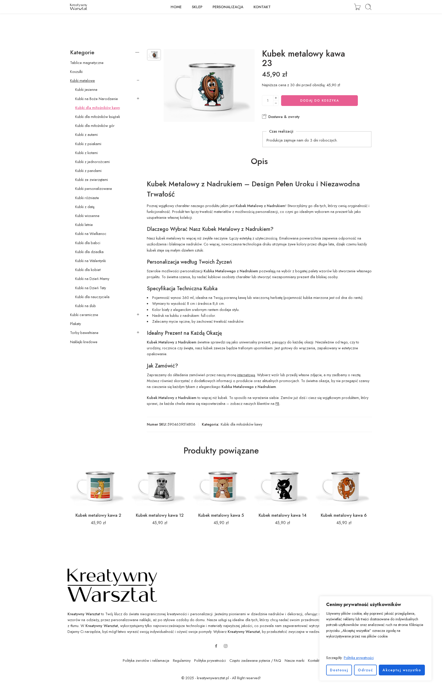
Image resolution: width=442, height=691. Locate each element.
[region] (375, 638)
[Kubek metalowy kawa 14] (282, 485)
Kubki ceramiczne (84, 314)
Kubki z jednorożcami (92, 161)
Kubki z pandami (88, 170)
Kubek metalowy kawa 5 (221, 515)
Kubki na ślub (85, 305)
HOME (176, 6)
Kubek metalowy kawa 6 (344, 515)
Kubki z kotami (86, 152)
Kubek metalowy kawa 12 (160, 515)
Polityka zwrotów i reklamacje (146, 660)
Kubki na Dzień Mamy (92, 278)
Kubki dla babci (87, 242)
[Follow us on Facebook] (216, 646)
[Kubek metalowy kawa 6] (344, 485)
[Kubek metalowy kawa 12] (159, 485)
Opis (259, 161)
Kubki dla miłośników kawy (241, 424)
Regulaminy (182, 660)
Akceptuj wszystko (402, 670)
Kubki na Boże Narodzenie (96, 98)
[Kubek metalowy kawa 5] (221, 485)
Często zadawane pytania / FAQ (255, 660)
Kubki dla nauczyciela (92, 296)
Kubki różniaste (87, 197)
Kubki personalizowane (93, 188)
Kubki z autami (86, 134)
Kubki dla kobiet (88, 269)
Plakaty (75, 323)
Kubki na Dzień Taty (90, 287)
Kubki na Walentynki (90, 260)
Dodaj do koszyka (319, 100)
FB (277, 403)
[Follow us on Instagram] (225, 646)
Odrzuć (365, 670)
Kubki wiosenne (87, 215)
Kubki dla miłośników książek (97, 116)
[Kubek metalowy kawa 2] (98, 485)
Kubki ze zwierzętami (91, 179)
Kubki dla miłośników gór (95, 125)
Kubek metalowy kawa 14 (282, 515)
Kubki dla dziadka (89, 251)
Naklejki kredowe (83, 341)
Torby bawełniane (84, 332)
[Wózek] (357, 6)
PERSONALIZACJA (228, 6)
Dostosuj (339, 670)
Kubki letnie (84, 224)
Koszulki (76, 71)
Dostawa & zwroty (283, 117)
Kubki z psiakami (88, 143)
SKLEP (197, 6)
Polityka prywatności (359, 657)
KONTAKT (262, 6)
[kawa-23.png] (154, 54)
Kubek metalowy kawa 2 (98, 515)
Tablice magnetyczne (87, 62)
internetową (246, 374)
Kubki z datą (84, 206)
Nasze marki (294, 660)
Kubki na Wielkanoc (90, 233)
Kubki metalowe (82, 80)
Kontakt (313, 660)
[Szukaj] (368, 6)
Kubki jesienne (86, 89)
